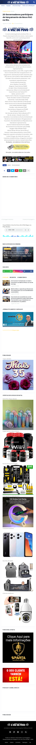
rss (30, 742)
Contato (17, 742)
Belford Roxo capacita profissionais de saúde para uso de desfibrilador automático (22, 290)
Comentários (22, 277)
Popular (5, 277)
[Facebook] (8, 170)
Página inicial (6, 11)
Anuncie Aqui (16, 5)
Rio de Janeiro (15, 165)
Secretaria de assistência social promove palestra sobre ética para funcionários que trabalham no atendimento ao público (22, 299)
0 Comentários (18, 23)
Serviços (24, 742)
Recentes (13, 277)
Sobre (11, 742)
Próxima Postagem (28, 219)
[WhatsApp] (20, 170)
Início (3, 5)
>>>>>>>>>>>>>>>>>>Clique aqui (11, 330)
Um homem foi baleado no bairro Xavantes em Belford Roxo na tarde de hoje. (22, 282)
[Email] (24, 170)
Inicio (6, 742)
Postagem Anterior (7, 219)
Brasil (12, 11)
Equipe (9, 5)
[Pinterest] (16, 170)
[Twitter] (12, 170)
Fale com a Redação (28, 5)
